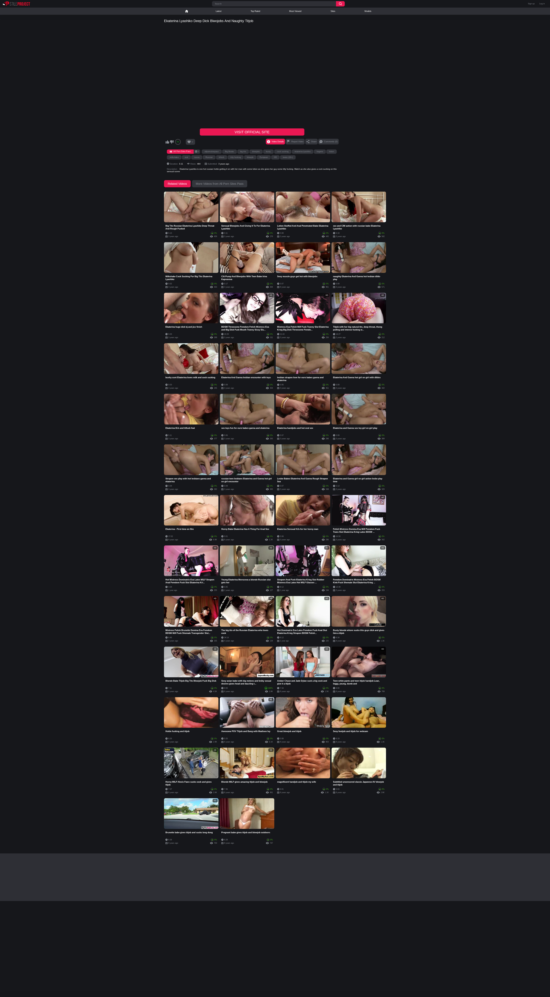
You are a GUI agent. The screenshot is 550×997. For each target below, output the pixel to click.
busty (268, 151)
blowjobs (256, 151)
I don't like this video (172, 142)
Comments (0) (331, 141)
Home (186, 11)
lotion (331, 151)
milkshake (174, 157)
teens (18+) (288, 157)
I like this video (167, 142)
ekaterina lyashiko (303, 151)
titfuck (221, 157)
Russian (209, 157)
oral (186, 157)
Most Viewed (295, 11)
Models (368, 11)
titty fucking (235, 157)
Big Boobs (229, 151)
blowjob (250, 157)
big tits (243, 151)
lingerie (320, 151)
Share (314, 141)
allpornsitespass (212, 151)
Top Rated (255, 11)
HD (275, 157)
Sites (333, 11)
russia (196, 157)
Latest (218, 11)
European (264, 157)
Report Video (297, 141)
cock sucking (283, 151)
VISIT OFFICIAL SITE (252, 132)
